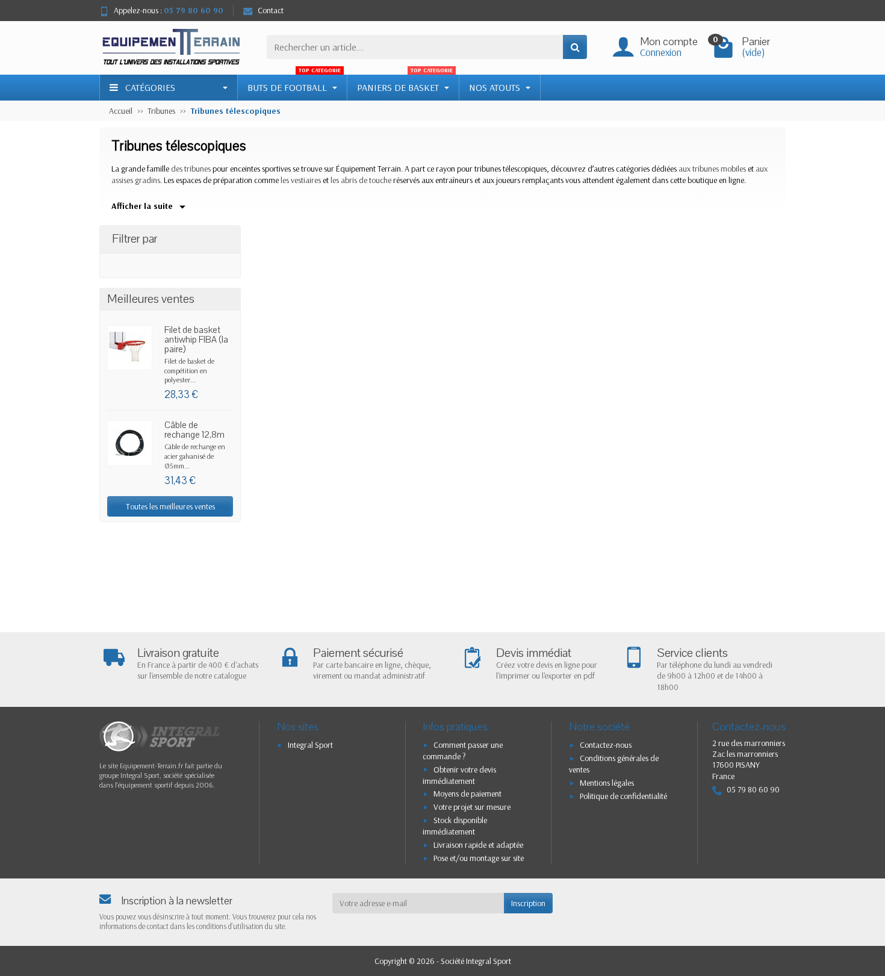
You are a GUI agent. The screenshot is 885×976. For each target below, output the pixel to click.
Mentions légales (607, 782)
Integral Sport (310, 744)
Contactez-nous (606, 744)
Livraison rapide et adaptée (478, 844)
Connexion (661, 52)
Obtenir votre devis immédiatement (459, 775)
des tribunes (191, 168)
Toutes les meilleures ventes (170, 506)
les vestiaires (301, 180)
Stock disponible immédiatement (455, 826)
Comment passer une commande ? (463, 750)
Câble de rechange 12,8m (194, 430)
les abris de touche (361, 180)
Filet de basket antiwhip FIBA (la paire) (196, 339)
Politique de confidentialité (623, 796)
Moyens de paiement (467, 793)
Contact (271, 10)
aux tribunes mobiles (712, 168)
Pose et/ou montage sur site (478, 858)
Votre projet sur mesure (472, 806)
